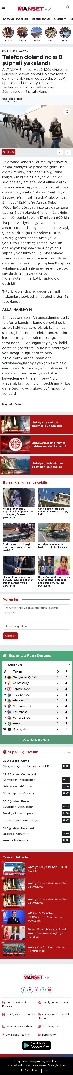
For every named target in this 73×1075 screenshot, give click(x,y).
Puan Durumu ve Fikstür (19, 1026)
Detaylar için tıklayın (36, 739)
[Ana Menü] (3, 7)
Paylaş (10, 152)
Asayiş (23, 51)
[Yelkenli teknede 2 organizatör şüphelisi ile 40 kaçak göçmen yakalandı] (19, 497)
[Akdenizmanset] (34, 7)
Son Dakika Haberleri (18, 1035)
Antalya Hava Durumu (55, 1002)
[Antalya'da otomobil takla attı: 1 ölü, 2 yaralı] (54, 532)
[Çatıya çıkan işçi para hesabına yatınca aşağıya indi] (54, 497)
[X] (30, 990)
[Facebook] (23, 990)
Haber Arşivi (49, 1035)
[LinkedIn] (43, 990)
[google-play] (37, 1046)
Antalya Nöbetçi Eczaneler (14, 1004)
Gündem (60, 19)
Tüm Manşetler (50, 1026)
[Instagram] (36, 990)
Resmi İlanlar (41, 19)
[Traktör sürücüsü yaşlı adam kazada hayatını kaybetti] (19, 532)
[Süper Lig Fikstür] (68, 752)
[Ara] (67, 7)
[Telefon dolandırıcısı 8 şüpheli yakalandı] (36, 126)
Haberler (8, 51)
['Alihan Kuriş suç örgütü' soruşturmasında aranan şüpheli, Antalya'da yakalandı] (19, 565)
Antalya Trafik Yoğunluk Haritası (54, 1016)
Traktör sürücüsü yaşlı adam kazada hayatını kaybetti (16, 547)
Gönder (10, 635)
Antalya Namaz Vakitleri (21, 1014)
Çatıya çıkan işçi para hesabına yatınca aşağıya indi (54, 512)
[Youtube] (49, 990)
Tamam (46, 1071)
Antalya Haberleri (15, 19)
